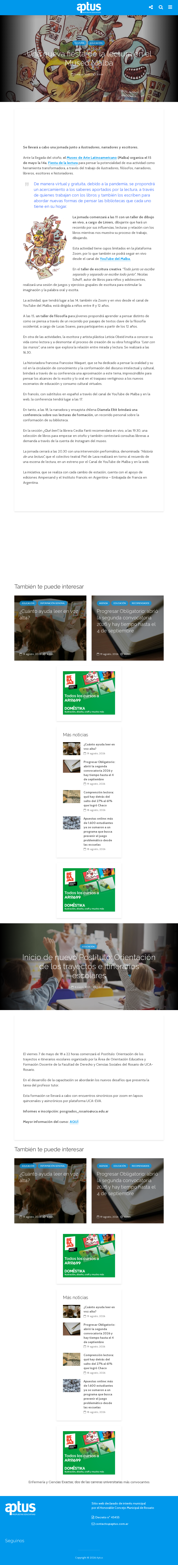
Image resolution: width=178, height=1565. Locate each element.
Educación (96, 43)
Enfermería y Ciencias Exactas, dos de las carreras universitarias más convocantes (89, 1482)
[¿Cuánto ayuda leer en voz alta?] (50, 628)
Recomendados (140, 603)
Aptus (99, 1557)
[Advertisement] (90, 127)
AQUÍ (74, 1122)
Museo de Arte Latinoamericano (92, 158)
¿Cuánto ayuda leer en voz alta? (49, 614)
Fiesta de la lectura (63, 163)
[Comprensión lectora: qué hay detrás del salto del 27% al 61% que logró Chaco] (71, 796)
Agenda (103, 603)
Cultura (79, 43)
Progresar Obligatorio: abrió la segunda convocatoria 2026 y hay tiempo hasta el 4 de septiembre (127, 620)
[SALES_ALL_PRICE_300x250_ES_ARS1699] (89, 692)
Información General (52, 603)
